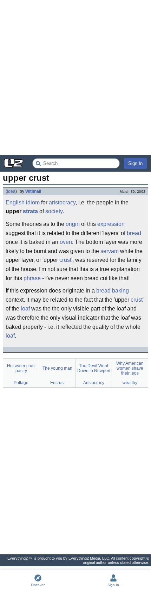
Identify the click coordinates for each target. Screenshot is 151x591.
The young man (57, 368)
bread (134, 233)
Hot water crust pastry (21, 368)
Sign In (135, 163)
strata (30, 211)
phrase (32, 278)
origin (73, 224)
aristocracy (62, 202)
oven (66, 242)
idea (11, 191)
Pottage (21, 382)
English (15, 202)
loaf (25, 309)
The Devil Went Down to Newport (93, 368)
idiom (33, 202)
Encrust (57, 382)
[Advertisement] (75, 77)
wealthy (130, 382)
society (54, 211)
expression (111, 224)
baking (120, 291)
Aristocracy (93, 382)
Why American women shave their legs (130, 368)
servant (109, 251)
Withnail (33, 191)
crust (65, 260)
